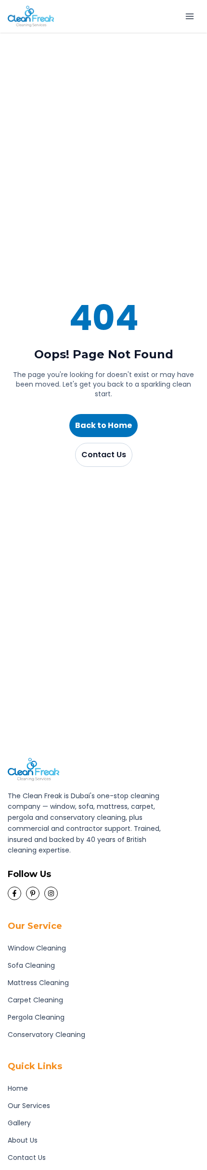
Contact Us (103, 454)
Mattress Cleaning (38, 982)
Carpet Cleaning (35, 1000)
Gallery (19, 1123)
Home (18, 1088)
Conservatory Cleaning (46, 1034)
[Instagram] (51, 893)
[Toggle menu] (189, 16)
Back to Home (103, 425)
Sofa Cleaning (31, 965)
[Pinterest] (32, 893)
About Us (23, 1140)
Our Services (29, 1105)
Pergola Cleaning (36, 1017)
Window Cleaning (37, 948)
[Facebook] (14, 893)
